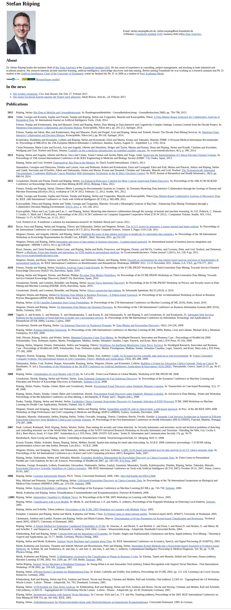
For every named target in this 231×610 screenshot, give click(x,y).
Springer (79, 483)
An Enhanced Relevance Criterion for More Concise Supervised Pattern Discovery (125, 180)
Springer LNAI (92, 381)
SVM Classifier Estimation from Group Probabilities (61, 302)
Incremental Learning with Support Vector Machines (61, 594)
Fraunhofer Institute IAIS (148, 34)
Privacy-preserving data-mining (104, 290)
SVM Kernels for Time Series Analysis (54, 586)
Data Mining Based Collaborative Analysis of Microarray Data (186, 196)
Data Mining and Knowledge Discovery (137, 325)
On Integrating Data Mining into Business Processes (85, 307)
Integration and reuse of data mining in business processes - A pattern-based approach (101, 241)
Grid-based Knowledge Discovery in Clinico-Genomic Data (110, 480)
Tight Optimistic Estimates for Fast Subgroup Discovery (107, 378)
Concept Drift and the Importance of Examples (83, 533)
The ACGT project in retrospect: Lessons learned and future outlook (162, 226)
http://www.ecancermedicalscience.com (37, 255)
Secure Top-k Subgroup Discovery (105, 282)
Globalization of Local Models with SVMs (56, 374)
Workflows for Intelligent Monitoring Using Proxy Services (131, 345)
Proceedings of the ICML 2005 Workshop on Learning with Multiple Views (105, 509)
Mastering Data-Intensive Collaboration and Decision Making (49, 127)
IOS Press (125, 460)
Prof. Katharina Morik (152, 73)
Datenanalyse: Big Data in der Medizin (74, 162)
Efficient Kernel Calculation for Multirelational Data (61, 571)
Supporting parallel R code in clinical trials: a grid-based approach (142, 409)
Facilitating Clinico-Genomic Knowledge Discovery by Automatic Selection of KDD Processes (123, 401)
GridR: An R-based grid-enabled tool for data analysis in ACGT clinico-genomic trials (167, 450)
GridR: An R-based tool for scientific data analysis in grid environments (150, 355)
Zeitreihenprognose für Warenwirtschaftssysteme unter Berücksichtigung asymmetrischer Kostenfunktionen (90, 602)
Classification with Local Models (51, 501)
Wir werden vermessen (25, 93)
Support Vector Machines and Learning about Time (84, 541)
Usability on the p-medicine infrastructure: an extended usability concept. (107, 150)
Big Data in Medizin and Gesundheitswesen (56, 112)
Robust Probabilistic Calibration (50, 488)
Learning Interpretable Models (49, 475)
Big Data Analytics (191, 34)
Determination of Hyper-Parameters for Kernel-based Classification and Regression (158, 518)
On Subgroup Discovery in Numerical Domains (85, 325)
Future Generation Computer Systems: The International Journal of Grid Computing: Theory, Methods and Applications (114, 357)
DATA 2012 (72, 206)
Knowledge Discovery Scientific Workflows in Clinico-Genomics (51, 468)
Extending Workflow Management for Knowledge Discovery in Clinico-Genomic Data (127, 457)
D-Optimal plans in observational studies (125, 514)
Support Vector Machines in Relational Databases (59, 564)
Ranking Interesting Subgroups (50, 329)
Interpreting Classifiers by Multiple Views (55, 497)
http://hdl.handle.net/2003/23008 (138, 475)
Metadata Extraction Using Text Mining (92, 337)
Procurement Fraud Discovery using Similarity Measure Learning (128, 386)
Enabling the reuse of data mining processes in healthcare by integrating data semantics (127, 234)
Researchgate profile (48, 79)
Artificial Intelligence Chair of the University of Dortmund (52, 73)
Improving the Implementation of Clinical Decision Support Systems (179, 155)
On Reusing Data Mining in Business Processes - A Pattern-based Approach (96, 295)
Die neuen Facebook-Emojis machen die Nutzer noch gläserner (46, 96)
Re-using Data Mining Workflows (98, 275)
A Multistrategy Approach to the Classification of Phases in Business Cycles (97, 556)
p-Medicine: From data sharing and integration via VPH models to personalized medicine (72, 252)
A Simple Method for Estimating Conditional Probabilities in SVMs (69, 526)
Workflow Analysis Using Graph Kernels (77, 267)
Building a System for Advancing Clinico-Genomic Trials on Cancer (177, 363)
